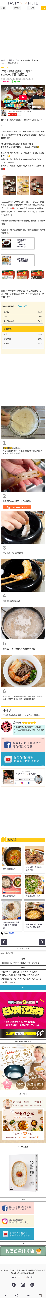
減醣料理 (24, 972)
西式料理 (35, 963)
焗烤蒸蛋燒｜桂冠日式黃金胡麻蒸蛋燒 (34, 926)
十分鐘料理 (5, 972)
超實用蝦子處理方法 (18, 507)
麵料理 (11, 933)
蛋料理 (13, 979)
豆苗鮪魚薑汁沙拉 (33, 896)
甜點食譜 (5, 975)
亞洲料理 (5, 963)
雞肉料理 (30, 979)
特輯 (28, 963)
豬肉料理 (21, 979)
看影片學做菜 (15, 975)
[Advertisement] (23, 35)
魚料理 (38, 979)
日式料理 (21, 963)
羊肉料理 (35, 975)
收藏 (43, 8)
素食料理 (26, 975)
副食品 (13, 963)
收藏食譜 (6, 82)
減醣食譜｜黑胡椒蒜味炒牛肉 (34, 868)
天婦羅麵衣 (7, 448)
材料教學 (15, 972)
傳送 (18, 82)
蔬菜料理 (5, 979)
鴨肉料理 (5, 982)
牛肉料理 (34, 972)
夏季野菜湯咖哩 (9, 869)
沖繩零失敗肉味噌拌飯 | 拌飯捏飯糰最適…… (11, 925)
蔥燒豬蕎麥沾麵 (9, 896)
